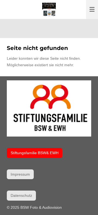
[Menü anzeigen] (92, 9)
